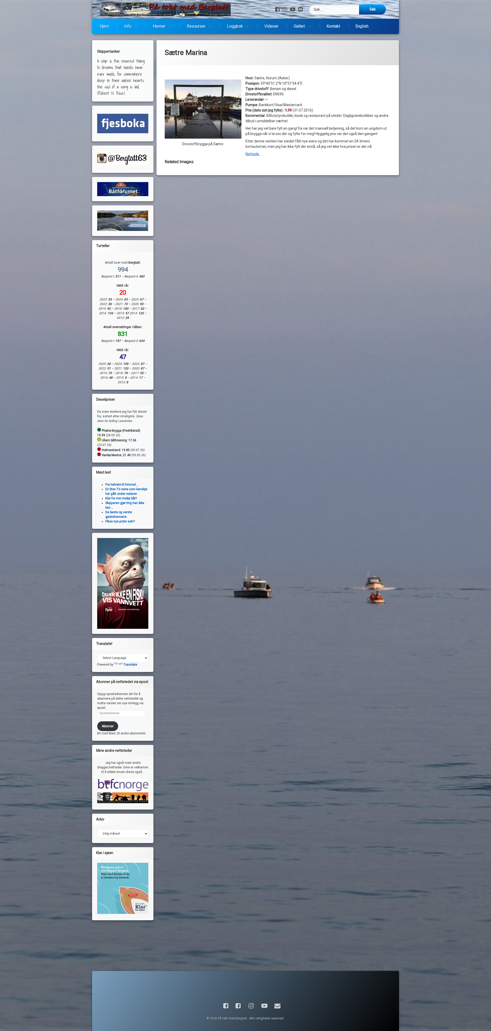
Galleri (299, 26)
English (362, 26)
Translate (130, 664)
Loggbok (235, 26)
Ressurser (196, 26)
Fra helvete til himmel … (122, 484)
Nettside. (253, 154)
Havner (159, 26)
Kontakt (333, 26)
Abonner (108, 726)
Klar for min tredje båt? (121, 498)
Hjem (104, 26)
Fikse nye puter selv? (120, 521)
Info (127, 26)
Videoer (271, 26)
